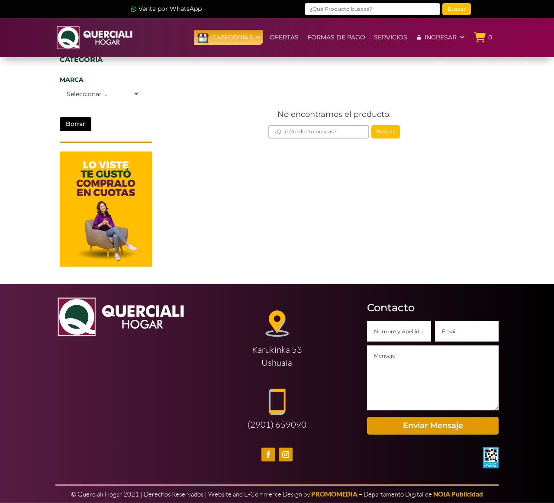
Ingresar (441, 37)
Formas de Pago (336, 37)
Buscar (457, 9)
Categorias (232, 37)
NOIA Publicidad (458, 494)
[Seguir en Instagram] (286, 454)
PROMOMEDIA (334, 494)
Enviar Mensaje (433, 425)
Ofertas (284, 37)
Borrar (75, 124)
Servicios (390, 37)
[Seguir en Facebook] (268, 454)
